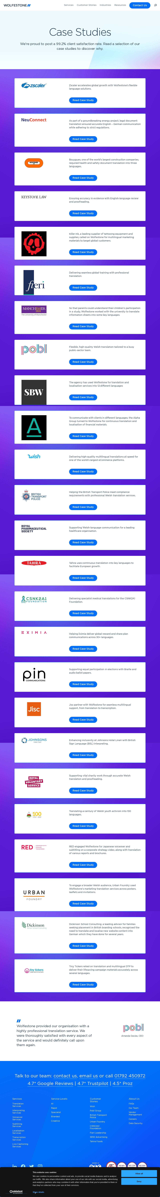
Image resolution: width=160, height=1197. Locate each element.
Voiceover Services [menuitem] (17, 1118)
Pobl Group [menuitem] (95, 1111)
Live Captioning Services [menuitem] (20, 1145)
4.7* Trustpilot (92, 1083)
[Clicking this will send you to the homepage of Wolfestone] (17, 5)
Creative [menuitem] (55, 1121)
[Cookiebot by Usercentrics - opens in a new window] (16, 1192)
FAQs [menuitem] (131, 1104)
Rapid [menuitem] (54, 1108)
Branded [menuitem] (55, 1117)
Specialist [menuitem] (56, 1112)
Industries (105, 5)
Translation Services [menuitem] (18, 1105)
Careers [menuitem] (133, 1119)
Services (68, 5)
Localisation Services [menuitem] (18, 1132)
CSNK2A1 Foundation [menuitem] (95, 1127)
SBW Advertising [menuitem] (98, 1137)
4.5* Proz (122, 1083)
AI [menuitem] (52, 1104)
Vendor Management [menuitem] (135, 1113)
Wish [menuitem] (92, 1106)
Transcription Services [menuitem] (19, 1138)
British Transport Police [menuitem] (98, 1116)
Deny (139, 1181)
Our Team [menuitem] (133, 1108)
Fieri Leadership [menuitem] (98, 1133)
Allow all (139, 1173)
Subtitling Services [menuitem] (17, 1125)
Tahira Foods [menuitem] (96, 1141)
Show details (38, 1192)
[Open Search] (155, 5)
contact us (65, 1076)
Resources (120, 5)
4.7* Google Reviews (50, 1083)
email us (88, 1076)
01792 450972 (129, 1076)
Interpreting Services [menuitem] (18, 1111)
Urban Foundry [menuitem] (97, 1122)
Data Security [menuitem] (135, 1123)
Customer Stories (86, 5)
